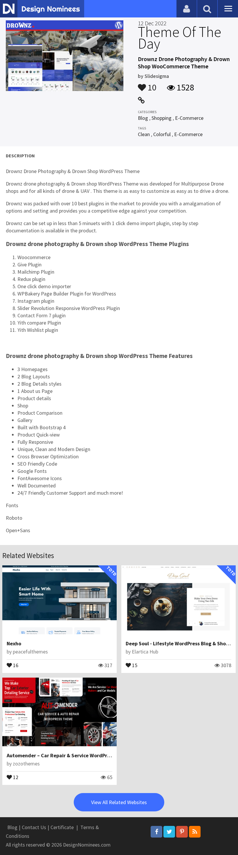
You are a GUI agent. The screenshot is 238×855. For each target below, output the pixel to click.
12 (15, 777)
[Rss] (195, 832)
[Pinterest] (182, 832)
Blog (143, 118)
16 (15, 665)
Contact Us (34, 827)
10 (151, 85)
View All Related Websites (119, 802)
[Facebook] (156, 832)
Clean (144, 134)
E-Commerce (189, 118)
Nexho (14, 643)
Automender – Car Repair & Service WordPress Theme (69, 755)
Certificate (62, 827)
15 (134, 665)
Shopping (162, 118)
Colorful (162, 134)
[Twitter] (169, 832)
